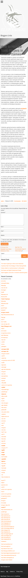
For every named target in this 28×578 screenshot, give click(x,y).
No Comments (17, 201)
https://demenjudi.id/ (5, 517)
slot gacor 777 (4, 448)
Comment (3, 212)
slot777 (2, 319)
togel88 (2, 450)
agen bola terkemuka (5, 369)
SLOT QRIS (3, 322)
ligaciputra (3, 365)
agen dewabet (4, 405)
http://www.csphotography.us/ (7, 557)
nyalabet (3, 387)
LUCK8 (2, 342)
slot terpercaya (4, 337)
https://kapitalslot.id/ (5, 532)
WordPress (17, 576)
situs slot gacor (4, 403)
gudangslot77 (4, 498)
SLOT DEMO (4, 457)
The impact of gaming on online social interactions (12, 263)
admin (2, 201)
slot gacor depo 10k (5, 505)
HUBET (2, 328)
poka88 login (4, 512)
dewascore (3, 394)
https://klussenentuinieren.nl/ (7, 314)
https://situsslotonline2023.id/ (7, 526)
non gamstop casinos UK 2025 (8, 360)
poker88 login (4, 392)
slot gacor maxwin (5, 312)
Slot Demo (3, 463)
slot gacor (3, 371)
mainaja (3, 472)
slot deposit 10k (4, 351)
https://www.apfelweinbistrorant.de (8, 555)
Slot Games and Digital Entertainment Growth (11, 270)
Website (2, 235)
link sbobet (3, 503)
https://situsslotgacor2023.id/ (7, 528)
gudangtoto (3, 346)
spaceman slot (4, 485)
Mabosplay (3, 285)
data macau (3, 407)
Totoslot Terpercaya (5, 299)
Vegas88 (3, 466)
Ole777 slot (3, 432)
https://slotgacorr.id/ (5, 530)
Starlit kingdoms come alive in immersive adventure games (14, 272)
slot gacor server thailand (6, 560)
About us (2, 571)
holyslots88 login (5, 389)
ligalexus (3, 461)
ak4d (2, 425)
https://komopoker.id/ (5, 537)
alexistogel (3, 367)
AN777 (2, 305)
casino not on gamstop (6, 494)
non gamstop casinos (5, 333)
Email (2, 231)
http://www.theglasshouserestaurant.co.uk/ (10, 553)
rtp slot (2, 401)
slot (2, 475)
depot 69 (3, 441)
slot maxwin (3, 331)
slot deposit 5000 (5, 349)
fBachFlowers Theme (5, 576)
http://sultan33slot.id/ (5, 525)
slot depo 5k (23, 108)
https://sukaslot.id (5, 514)
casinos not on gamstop (6, 385)
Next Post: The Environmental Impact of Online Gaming (20, 249)
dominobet (3, 436)
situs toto (3, 430)
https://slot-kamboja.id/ (6, 521)
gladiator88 (3, 409)
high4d (2, 398)
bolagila (3, 454)
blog (7, 571)
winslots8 (3, 378)
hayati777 (3, 480)
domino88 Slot (4, 376)
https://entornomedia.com (6, 509)
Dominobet (3, 468)
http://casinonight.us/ (5, 546)
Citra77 (2, 491)
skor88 (2, 362)
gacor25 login (4, 308)
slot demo (3, 421)
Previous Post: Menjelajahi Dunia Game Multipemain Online (6, 249)
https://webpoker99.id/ (6, 539)
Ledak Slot (3, 358)
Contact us (12, 571)
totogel (2, 452)
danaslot (3, 380)
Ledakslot (3, 414)
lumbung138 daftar (5, 283)
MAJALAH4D (4, 296)
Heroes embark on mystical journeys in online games (12, 268)
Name (2, 226)
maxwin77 (3, 507)
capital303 (3, 459)
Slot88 (2, 292)
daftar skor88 (4, 396)
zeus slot (3, 418)
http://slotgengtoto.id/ (5, 523)
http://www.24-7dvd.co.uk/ (6, 548)
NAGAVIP (3, 310)
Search (2, 253)
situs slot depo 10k (5, 324)
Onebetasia (3, 541)
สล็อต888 (3, 383)
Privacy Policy (19, 571)
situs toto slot (4, 288)
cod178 (2, 356)
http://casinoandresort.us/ (6, 544)
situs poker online (5, 412)
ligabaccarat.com (5, 416)
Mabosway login (4, 303)
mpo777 (3, 423)
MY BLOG (24, 201)
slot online (3, 281)
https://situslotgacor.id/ (6, 535)
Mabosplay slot (4, 294)
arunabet (3, 445)
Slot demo (3, 439)
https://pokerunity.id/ (5, 516)
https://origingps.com (5, 566)
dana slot (3, 340)
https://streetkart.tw (5, 477)
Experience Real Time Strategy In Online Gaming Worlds (13, 266)
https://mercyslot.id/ (5, 519)
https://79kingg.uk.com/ (6, 326)
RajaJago (3, 317)
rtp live (2, 344)
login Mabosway (4, 335)
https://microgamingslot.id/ (7, 534)
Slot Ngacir (3, 290)
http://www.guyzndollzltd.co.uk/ (8, 551)
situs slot (3, 374)
